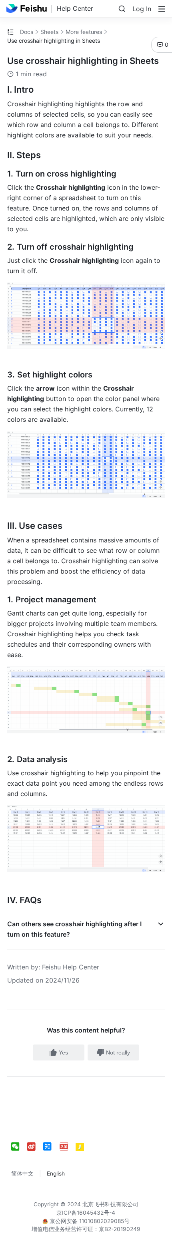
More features (84, 31)
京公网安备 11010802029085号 (89, 1221)
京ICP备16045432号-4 (85, 1212)
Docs (26, 31)
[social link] (19, 1147)
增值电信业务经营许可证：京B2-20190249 (86, 1229)
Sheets (49, 31)
